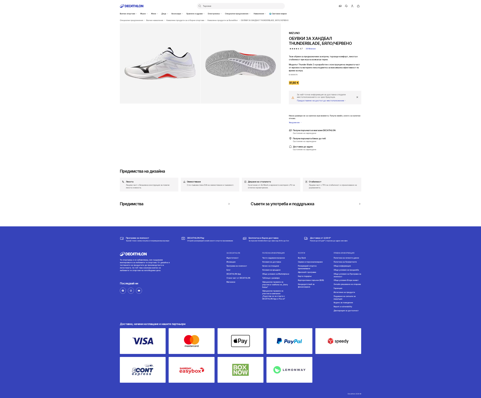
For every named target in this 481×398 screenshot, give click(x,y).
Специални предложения (237, 14)
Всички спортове (128, 14)
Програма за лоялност (236, 266)
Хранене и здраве (194, 14)
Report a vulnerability (343, 306)
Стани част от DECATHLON (238, 278)
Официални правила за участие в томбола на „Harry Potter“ (275, 284)
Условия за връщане (271, 270)
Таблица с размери (271, 278)
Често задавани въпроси (273, 258)
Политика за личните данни (346, 258)
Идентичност (232, 258)
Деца (164, 14)
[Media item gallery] (200, 63)
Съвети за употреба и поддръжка (282, 204)
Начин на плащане (270, 266)
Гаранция (338, 288)
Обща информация (342, 266)
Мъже (143, 14)
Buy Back (302, 258)
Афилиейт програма (307, 272)
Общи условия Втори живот (346, 280)
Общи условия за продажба (346, 270)
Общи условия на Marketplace (275, 274)
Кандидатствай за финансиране (306, 285)
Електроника (214, 14)
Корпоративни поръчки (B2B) (311, 280)
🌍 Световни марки (278, 14)
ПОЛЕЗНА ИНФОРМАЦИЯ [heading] (273, 253)
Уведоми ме (294, 122)
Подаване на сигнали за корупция (345, 297)
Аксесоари (176, 14)
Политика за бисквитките (345, 262)
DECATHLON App (233, 274)
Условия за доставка (271, 262)
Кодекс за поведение (343, 302)
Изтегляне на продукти (344, 292)
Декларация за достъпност (346, 310)
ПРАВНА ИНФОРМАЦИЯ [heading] (344, 253)
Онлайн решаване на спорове (347, 284)
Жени (154, 14)
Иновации (231, 262)
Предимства (131, 204)
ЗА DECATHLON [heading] (233, 253)
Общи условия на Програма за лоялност (347, 275)
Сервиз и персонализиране (310, 262)
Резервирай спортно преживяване (307, 267)
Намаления (259, 14)
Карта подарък (305, 276)
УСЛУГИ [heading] (301, 253)
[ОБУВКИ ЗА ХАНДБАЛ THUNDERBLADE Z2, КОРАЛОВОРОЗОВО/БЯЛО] (160, 63)
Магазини (230, 282)
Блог (228, 270)
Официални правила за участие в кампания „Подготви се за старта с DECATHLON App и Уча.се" (273, 295)
